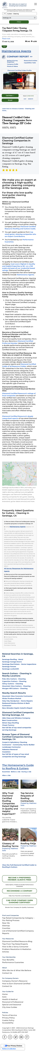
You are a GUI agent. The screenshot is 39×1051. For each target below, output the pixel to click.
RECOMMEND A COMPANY (19, 891)
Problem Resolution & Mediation (16, 949)
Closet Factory (8, 725)
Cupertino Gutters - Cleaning (14, 681)
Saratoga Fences (9, 666)
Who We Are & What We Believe (16, 970)
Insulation (6, 752)
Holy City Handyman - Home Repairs (17, 701)
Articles (5, 952)
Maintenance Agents (25, 275)
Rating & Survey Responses (12, 61)
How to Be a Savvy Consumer (15, 947)
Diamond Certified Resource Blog (17, 941)
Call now (9, 95)
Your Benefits (8, 960)
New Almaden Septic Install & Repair (17, 708)
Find (19, 22)
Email (10, 100)
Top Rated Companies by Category (17, 918)
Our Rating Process (10, 920)
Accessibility (7, 1023)
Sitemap (6, 926)
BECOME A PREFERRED (19, 879)
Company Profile (12, 64)
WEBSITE (30, 99)
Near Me (6, 923)
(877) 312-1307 (23, 1032)
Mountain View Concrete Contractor (17, 696)
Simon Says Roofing (10, 723)
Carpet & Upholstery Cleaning (14, 742)
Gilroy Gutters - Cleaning (12, 684)
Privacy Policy (8, 1018)
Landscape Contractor (11, 747)
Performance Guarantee (13, 962)
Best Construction (9, 720)
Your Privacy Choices (14, 1046)
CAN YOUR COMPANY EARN (19, 901)
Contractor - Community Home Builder (18, 745)
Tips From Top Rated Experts (15, 944)
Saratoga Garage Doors (12, 662)
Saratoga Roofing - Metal (12, 659)
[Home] (4, 5)
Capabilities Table (30, 63)
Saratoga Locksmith (10, 669)
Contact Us (7, 973)
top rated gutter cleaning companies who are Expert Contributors (20, 234)
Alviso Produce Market (11, 698)
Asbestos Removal (10, 749)
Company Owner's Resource (14, 981)
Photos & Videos (12, 66)
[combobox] (21, 13)
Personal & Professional (12, 1002)
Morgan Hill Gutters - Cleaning (14, 688)
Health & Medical (10, 999)
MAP (25, 99)
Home (5, 994)
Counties (6, 928)
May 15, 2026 (9, 41)
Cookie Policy (8, 1020)
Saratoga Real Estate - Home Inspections (19, 664)
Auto (4, 997)
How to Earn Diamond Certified (16, 983)
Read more (6, 38)
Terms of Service (9, 1015)
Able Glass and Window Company (16, 718)
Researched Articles (30, 60)
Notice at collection (9, 1049)
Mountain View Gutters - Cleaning (16, 686)
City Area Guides (9, 1007)
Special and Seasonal (11, 1004)
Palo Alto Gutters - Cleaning (14, 679)
